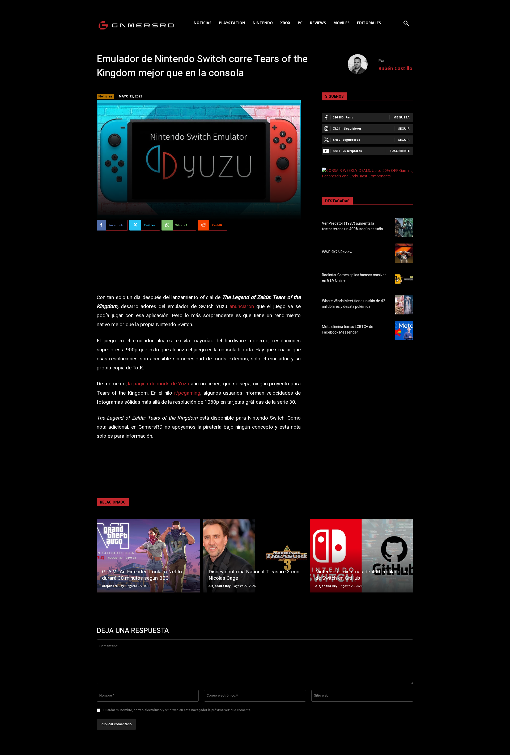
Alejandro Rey (113, 586)
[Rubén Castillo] (363, 64)
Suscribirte (400, 151)
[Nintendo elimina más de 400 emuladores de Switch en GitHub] (361, 555)
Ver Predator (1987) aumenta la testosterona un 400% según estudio (352, 226)
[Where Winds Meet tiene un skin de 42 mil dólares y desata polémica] (404, 304)
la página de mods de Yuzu (158, 383)
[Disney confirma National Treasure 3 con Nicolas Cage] (255, 555)
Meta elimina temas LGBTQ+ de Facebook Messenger (347, 329)
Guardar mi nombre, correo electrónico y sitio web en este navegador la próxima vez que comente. (177, 710)
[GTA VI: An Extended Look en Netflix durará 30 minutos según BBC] (148, 555)
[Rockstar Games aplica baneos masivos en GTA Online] (404, 278)
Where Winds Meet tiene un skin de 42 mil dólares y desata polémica (353, 303)
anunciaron (242, 306)
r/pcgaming (187, 393)
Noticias (105, 96)
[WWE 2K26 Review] (404, 253)
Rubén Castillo (395, 68)
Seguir (404, 128)
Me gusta (401, 117)
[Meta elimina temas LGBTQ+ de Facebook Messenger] (404, 330)
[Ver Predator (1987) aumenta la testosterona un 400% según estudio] (404, 227)
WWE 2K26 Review (337, 252)
